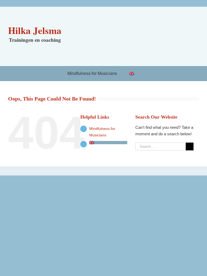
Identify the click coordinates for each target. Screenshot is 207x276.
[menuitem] (134, 73)
